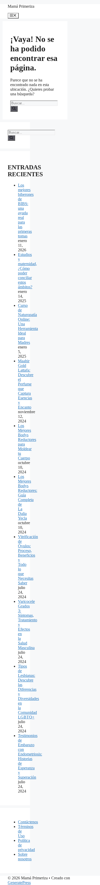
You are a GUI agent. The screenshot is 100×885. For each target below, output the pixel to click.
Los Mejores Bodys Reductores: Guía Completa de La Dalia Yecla (27, 497)
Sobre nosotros (25, 856)
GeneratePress (19, 882)
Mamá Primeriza (21, 6)
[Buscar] (14, 109)
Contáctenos (28, 822)
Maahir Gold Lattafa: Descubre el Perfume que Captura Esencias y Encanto (25, 384)
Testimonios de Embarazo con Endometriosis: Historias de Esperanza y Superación (30, 756)
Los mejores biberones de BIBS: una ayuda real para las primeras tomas (26, 210)
